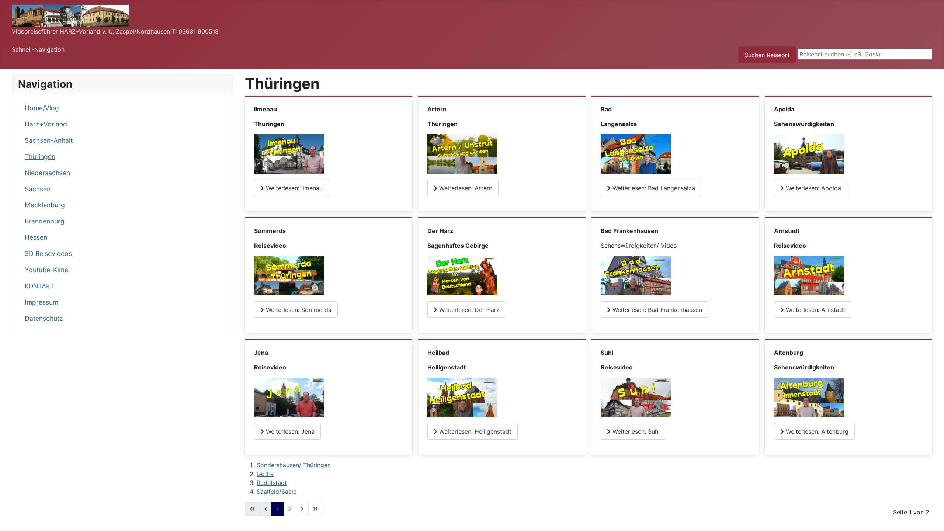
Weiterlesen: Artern (464, 188)
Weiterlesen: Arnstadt (814, 309)
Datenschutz (44, 318)
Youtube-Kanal (47, 270)
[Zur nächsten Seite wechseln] (302, 509)
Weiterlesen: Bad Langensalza (653, 188)
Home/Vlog (42, 108)
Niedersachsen (47, 173)
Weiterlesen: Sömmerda (298, 309)
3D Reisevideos (48, 253)
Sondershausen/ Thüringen (294, 465)
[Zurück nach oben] (931, 517)
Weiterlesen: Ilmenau (293, 188)
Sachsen (38, 189)
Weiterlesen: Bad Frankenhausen (656, 309)
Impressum (41, 302)
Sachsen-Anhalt (49, 140)
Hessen (36, 237)
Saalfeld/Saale (276, 491)
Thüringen (40, 156)
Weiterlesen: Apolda (812, 188)
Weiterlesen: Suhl (635, 431)
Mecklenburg (45, 205)
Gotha (265, 474)
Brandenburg (45, 221)
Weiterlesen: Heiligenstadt (474, 431)
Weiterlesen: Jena (289, 431)
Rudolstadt (272, 482)
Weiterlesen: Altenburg (816, 431)
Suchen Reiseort (767, 55)
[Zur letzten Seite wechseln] (315, 509)
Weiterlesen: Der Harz (468, 309)
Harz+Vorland (46, 124)
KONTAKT (39, 286)
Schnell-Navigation (38, 49)
